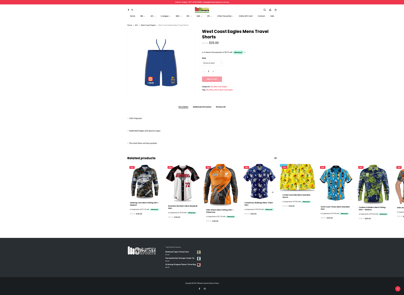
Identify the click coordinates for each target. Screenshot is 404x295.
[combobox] (212, 63)
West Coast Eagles (148, 25)
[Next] (272, 192)
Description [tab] (183, 107)
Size (204, 58)
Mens (212, 90)
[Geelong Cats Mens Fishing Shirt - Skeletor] (144, 181)
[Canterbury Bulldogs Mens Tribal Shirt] (259, 181)
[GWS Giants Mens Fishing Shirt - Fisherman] (221, 185)
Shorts (216, 90)
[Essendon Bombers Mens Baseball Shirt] (183, 183)
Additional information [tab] (202, 107)
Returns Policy (214, 283)
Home (129, 25)
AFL (136, 25)
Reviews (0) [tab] (221, 107)
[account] (270, 10)
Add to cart (212, 79)
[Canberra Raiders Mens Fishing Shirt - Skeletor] (373, 184)
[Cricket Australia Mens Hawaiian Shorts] (297, 177)
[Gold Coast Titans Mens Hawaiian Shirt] (335, 183)
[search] (264, 10)
